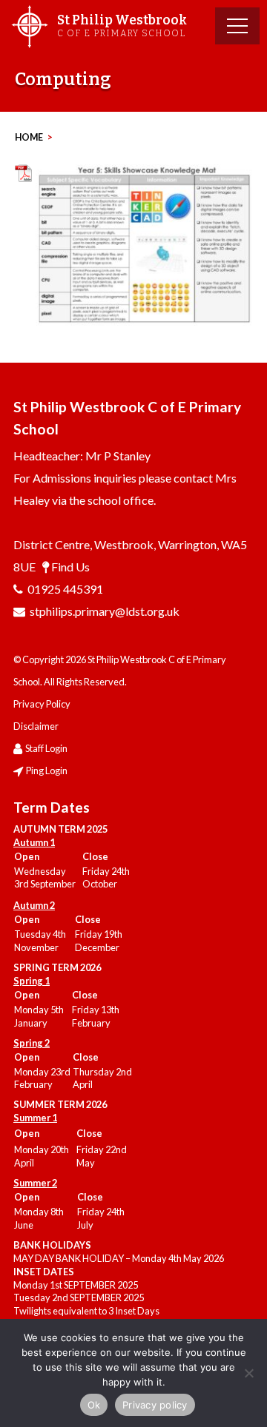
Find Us (70, 567)
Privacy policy (155, 1405)
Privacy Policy (41, 704)
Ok (94, 1405)
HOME (29, 137)
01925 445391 (65, 589)
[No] (248, 1373)
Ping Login (46, 770)
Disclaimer (36, 726)
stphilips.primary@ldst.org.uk (104, 611)
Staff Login (46, 748)
